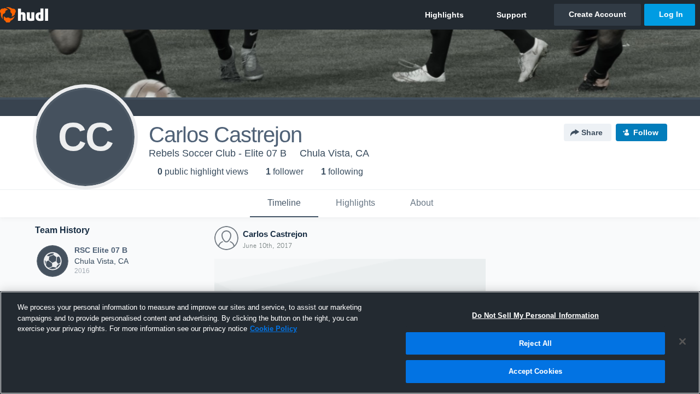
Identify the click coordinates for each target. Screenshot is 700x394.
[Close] (682, 341)
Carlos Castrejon (275, 234)
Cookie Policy (273, 329)
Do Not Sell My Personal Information (535, 315)
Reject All (535, 343)
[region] (350, 342)
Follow (645, 132)
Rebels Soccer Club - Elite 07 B (218, 153)
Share (592, 132)
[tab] (284, 203)
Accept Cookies (535, 371)
